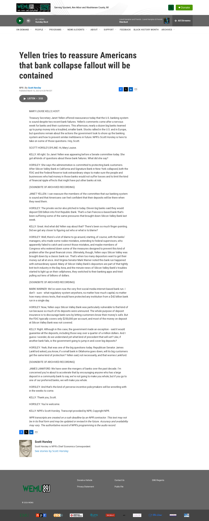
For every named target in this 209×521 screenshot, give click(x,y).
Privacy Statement (85, 487)
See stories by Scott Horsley (51, 451)
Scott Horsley (34, 87)
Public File (119, 487)
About (94, 30)
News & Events (76, 30)
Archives (167, 30)
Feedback (125, 30)
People (39, 30)
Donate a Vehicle (84, 480)
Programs (55, 30)
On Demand (22, 30)
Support (109, 30)
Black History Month (146, 30)
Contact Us (119, 480)
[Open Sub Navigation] (31, 30)
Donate (185, 7)
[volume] (28, 21)
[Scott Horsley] (25, 448)
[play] (20, 20)
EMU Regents (158, 480)
